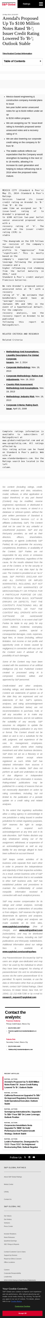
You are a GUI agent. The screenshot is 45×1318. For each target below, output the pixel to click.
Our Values (8, 1216)
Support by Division (10, 1255)
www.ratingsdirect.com (31, 930)
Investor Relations (10, 1234)
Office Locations (9, 1262)
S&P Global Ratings (15, 1168)
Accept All (22, 1313)
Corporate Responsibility (12, 1273)
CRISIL (6, 1192)
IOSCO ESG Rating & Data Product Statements (20, 1280)
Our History (8, 1219)
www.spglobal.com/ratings (15, 926)
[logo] (9, 3)
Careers (7, 1270)
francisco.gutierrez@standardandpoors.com (22, 1032)
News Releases (9, 1237)
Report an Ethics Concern (13, 1259)
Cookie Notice (16, 1301)
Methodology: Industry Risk (20, 396)
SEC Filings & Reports (11, 1244)
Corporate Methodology (18, 367)
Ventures (7, 1223)
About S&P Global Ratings (13, 1177)
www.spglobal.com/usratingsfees (19, 951)
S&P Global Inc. (12, 1206)
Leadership (8, 1277)
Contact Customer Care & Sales (15, 1252)
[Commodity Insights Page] (25, 1157)
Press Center (8, 1226)
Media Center (8, 1184)
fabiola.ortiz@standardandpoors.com (20, 1049)
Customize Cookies (22, 1306)
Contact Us (8, 1199)
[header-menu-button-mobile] (41, 4)
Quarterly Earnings (10, 1241)
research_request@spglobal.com (19, 997)
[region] (22, 1299)
